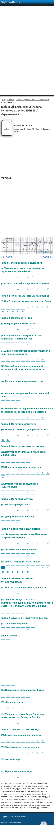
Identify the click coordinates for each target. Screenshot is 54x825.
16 (28, 571)
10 (48, 289)
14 (18, 311)
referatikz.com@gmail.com (11, 822)
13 (13, 311)
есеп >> (47, 257)
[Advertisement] (27, 33)
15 (23, 311)
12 (8, 311)
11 (3, 311)
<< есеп (6, 257)
